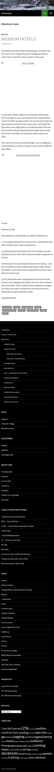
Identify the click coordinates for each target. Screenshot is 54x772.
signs (6, 313)
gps (3, 736)
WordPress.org (7, 428)
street (21, 753)
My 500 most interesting (11, 695)
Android (16, 728)
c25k (25, 728)
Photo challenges (11, 392)
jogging (19, 736)
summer (33, 754)
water (26, 758)
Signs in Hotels (18, 39)
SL (13, 750)
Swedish (4, 450)
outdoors (36, 741)
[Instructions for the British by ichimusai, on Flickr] (27, 186)
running (39, 745)
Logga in (4, 419)
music (17, 741)
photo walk (21, 745)
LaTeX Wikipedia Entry (10, 535)
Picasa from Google (9, 650)
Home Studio (9, 344)
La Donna (5, 486)
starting (34, 750)
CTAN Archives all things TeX (13, 517)
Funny (17, 307)
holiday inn (27, 307)
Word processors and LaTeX (12, 563)
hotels (22, 310)
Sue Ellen (5, 500)
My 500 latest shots (9, 691)
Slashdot (4, 660)
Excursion (31, 733)
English (4, 34)
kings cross (32, 310)
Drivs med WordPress (8, 769)
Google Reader (7, 618)
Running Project (11, 397)
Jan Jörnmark (6, 622)
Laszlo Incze (6, 636)
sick (10, 750)
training (13, 757)
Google (49, 733)
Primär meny (51, 13)
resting (30, 746)
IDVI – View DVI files (9, 521)
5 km (4, 728)
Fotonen (4, 476)
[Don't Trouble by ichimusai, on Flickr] (27, 86)
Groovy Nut (6, 481)
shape (5, 749)
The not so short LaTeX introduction (15, 554)
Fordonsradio (6, 472)
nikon (28, 741)
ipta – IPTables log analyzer (15, 373)
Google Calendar (8, 613)
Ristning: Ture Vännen (16, 359)
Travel (21, 758)
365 (9, 728)
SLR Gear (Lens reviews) (10, 664)
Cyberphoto (6, 599)
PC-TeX (4, 545)
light (26, 737)
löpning (47, 736)
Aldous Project (7, 585)
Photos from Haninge (10, 495)
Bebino (4, 594)
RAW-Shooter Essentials (11, 655)
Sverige (39, 754)
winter (31, 757)
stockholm (9, 753)
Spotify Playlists (11, 402)
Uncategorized (7, 455)
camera (31, 729)
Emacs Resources (11, 378)
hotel (38, 307)
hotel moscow (9, 310)
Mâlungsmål (9, 387)
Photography (8, 745)
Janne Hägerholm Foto (10, 627)
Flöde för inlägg (7, 424)
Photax (4, 646)
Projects (5, 339)
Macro (3, 741)
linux (31, 736)
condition (40, 728)
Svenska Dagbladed (9, 669)
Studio (28, 754)
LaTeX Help (5, 531)
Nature (22, 741)
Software (18, 750)
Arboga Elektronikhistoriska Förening (16, 590)
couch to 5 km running (14, 732)
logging (38, 736)
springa (26, 749)
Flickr (3, 604)
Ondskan (5, 490)
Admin (4, 580)
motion (10, 741)
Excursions (9, 368)
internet (9, 737)
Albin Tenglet (10, 349)
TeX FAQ (4, 549)
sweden (47, 753)
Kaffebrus (5, 632)
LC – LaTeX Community (10, 540)
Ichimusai (6, 13)
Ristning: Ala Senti (14, 354)
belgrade (7, 307)
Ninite (3, 641)
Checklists (8, 383)
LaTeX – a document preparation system (17, 526)
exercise (40, 732)
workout (40, 757)
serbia (43, 310)
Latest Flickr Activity (9, 686)
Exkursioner (9, 363)
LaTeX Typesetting (8, 335)
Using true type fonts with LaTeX (14, 559)
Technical (4, 758)
